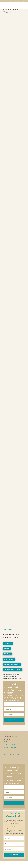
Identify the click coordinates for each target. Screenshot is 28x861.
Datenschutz (15, 754)
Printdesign (16, 114)
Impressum (7, 754)
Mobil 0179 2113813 (10, 744)
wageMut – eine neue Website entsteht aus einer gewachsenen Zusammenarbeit (12, 35)
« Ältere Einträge (7, 629)
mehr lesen (7, 74)
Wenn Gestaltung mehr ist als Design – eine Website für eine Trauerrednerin (12, 107)
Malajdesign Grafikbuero (14, 39)
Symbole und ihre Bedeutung (12, 669)
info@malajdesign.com (10, 747)
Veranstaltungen (9, 659)
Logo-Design (7, 643)
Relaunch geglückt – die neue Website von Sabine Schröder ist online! (12, 405)
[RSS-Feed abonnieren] (4, 728)
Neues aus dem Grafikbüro (12, 664)
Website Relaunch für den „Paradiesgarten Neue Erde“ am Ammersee (12, 591)
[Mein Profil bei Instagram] (11, 728)
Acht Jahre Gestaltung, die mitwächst (14, 169)
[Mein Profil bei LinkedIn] (7, 728)
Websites (17, 44)
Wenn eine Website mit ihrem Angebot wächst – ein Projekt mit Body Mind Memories (12, 286)
